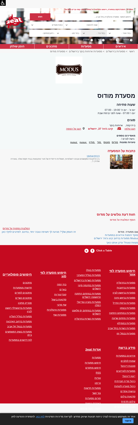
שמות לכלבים (128, 360)
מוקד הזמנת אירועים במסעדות (121, 235)
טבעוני (112, 39)
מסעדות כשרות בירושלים (87, 280)
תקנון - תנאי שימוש (90, 408)
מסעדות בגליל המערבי (89, 275)
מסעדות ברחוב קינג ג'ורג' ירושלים (112, 238)
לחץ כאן (40, 416)
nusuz (74, 142)
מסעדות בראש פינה (124, 297)
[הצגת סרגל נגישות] (3, 3)
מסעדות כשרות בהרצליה (87, 318)
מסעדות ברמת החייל (124, 302)
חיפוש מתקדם (93, 367)
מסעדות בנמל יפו (126, 333)
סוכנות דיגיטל (128, 365)
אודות (98, 378)
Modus (134, 238)
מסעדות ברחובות (126, 287)
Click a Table (104, 250)
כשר (99, 39)
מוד (99, 142)
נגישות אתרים (127, 391)
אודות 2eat (93, 349)
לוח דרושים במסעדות (20, 339)
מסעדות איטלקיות (56, 309)
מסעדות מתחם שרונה (123, 318)
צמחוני (126, 39)
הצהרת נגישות (93, 403)
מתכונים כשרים (23, 297)
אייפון (98, 383)
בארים (62, 289)
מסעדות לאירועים (125, 371)
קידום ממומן (128, 411)
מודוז (92, 142)
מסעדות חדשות (92, 388)
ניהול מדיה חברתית (124, 381)
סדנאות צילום (128, 396)
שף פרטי (61, 304)
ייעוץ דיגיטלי (128, 376)
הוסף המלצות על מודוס (122, 219)
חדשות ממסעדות (22, 287)
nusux (83, 142)
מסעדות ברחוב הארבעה (19, 321)
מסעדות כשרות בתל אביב (121, 328)
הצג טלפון (130, 128)
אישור (128, 420)
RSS (98, 372)
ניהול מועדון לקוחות (124, 386)
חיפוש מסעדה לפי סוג (53, 274)
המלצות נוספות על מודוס (16, 228)
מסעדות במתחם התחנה (122, 313)
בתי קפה (61, 284)
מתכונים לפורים (23, 292)
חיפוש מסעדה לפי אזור (122, 272)
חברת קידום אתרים (124, 406)
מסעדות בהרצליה (125, 282)
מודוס (115, 142)
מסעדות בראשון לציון (124, 292)
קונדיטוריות (60, 294)
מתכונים (51, 46)
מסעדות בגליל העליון (20, 316)
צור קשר (96, 393)
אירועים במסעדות (125, 355)
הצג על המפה (73, 128)
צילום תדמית (128, 401)
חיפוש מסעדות (93, 362)
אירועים (121, 46)
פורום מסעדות (93, 398)
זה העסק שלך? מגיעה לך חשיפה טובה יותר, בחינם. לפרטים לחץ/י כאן (39, 231)
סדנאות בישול (59, 299)
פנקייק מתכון (25, 302)
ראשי (131, 51)
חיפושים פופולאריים (17, 274)
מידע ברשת (126, 348)
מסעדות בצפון (127, 307)
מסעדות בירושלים (115, 51)
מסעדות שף (59, 314)
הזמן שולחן (17, 46)
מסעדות (86, 46)
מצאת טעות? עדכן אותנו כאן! (122, 242)
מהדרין (86, 39)
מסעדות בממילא (126, 323)
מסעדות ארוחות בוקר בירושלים (85, 51)
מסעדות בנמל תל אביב (19, 326)
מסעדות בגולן (93, 270)
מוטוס (107, 142)
